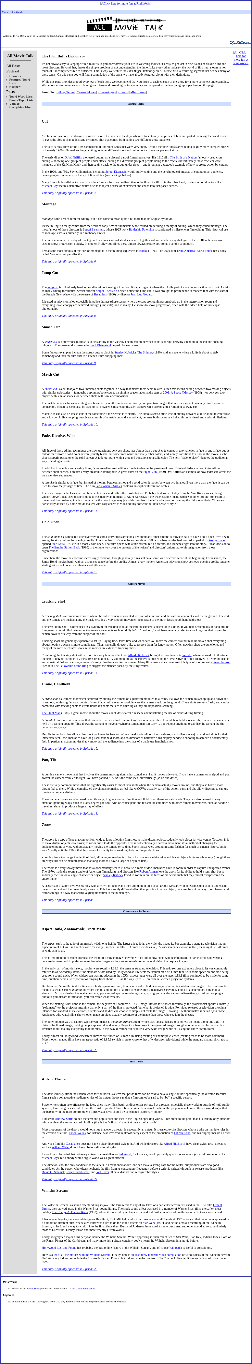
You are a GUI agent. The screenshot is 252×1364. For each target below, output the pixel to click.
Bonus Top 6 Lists (21, 100)
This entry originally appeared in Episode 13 (69, 572)
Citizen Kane (182, 1133)
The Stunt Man (51, 713)
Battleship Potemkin (141, 229)
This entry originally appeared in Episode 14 (69, 673)
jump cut (52, 287)
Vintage (14, 103)
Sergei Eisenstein (116, 171)
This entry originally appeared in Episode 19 (69, 900)
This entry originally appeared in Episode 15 (69, 748)
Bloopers (15, 86)
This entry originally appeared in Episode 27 (69, 1179)
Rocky (143, 250)
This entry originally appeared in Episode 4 (69, 193)
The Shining (145, 352)
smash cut (51, 341)
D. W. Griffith (73, 157)
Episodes (15, 76)
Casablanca (73, 1143)
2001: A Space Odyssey (178, 392)
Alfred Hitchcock (138, 655)
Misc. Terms (138, 92)
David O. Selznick (53, 1172)
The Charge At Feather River (70, 1212)
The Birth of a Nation (183, 157)
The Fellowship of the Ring (71, 665)
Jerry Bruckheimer (77, 1172)
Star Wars (58, 544)
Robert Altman (148, 871)
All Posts (13, 66)
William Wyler (60, 1147)
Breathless (100, 294)
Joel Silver (102, 1172)
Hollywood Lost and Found (59, 1247)
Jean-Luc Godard (141, 294)
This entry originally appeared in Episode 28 (69, 1050)
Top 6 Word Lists (20, 96)
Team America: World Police (194, 250)
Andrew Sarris (64, 1118)
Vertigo (186, 655)
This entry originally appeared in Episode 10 (69, 424)
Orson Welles (77, 1133)
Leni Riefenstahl (100, 345)
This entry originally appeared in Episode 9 (69, 363)
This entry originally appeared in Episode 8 (69, 315)
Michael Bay (50, 185)
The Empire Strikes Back (64, 547)
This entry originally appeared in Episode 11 (69, 511)
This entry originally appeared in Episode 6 (69, 261)
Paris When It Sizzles (108, 486)
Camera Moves (86, 92)
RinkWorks (34, 1288)
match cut (51, 389)
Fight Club (150, 471)
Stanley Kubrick (124, 352)
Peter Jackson (221, 662)
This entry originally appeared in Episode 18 (69, 813)
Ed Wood (125, 1154)
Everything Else (20, 107)
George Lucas (216, 540)
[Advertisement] (106, 1309)
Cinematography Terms (113, 92)
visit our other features (83, 1288)
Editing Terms (65, 92)
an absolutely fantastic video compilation (156, 1254)
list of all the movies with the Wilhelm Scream (82, 1254)
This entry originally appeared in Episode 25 (69, 1269)
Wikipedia (175, 1247)
